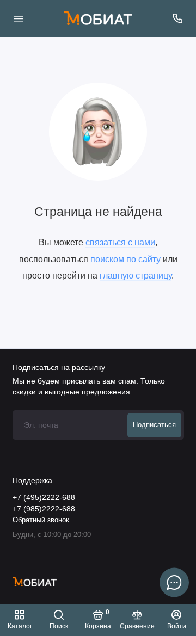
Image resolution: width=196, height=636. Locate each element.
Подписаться (154, 425)
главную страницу (135, 275)
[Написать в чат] (174, 582)
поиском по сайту (125, 259)
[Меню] (18, 18)
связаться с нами (120, 242)
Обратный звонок (41, 520)
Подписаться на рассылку (59, 367)
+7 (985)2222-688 (44, 509)
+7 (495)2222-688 (44, 497)
